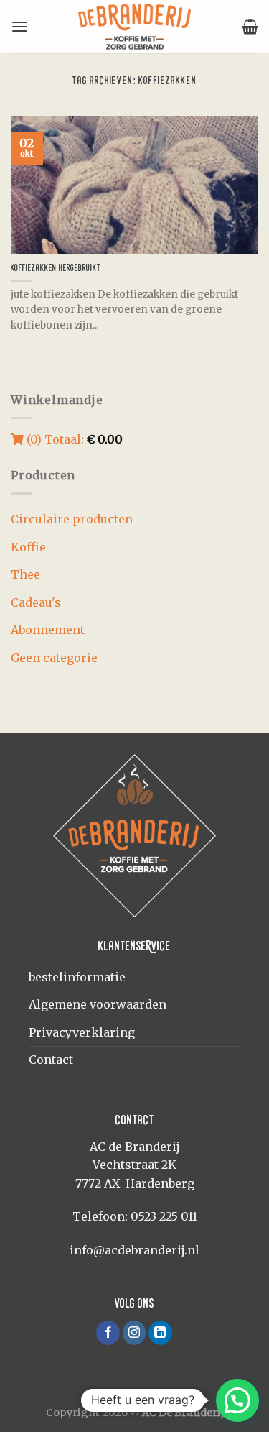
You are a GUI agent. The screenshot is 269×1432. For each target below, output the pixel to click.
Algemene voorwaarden (97, 1004)
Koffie (28, 547)
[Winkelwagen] (250, 26)
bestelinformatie (77, 977)
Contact (51, 1059)
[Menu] (19, 26)
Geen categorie (54, 658)
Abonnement (48, 630)
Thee (25, 574)
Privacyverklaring (82, 1032)
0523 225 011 (164, 1216)
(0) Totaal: (73, 439)
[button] (237, 1400)
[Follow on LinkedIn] (160, 1333)
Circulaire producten (72, 519)
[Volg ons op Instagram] (134, 1333)
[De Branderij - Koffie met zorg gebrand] (135, 26)
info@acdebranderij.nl (134, 1250)
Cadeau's (36, 602)
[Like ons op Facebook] (108, 1333)
